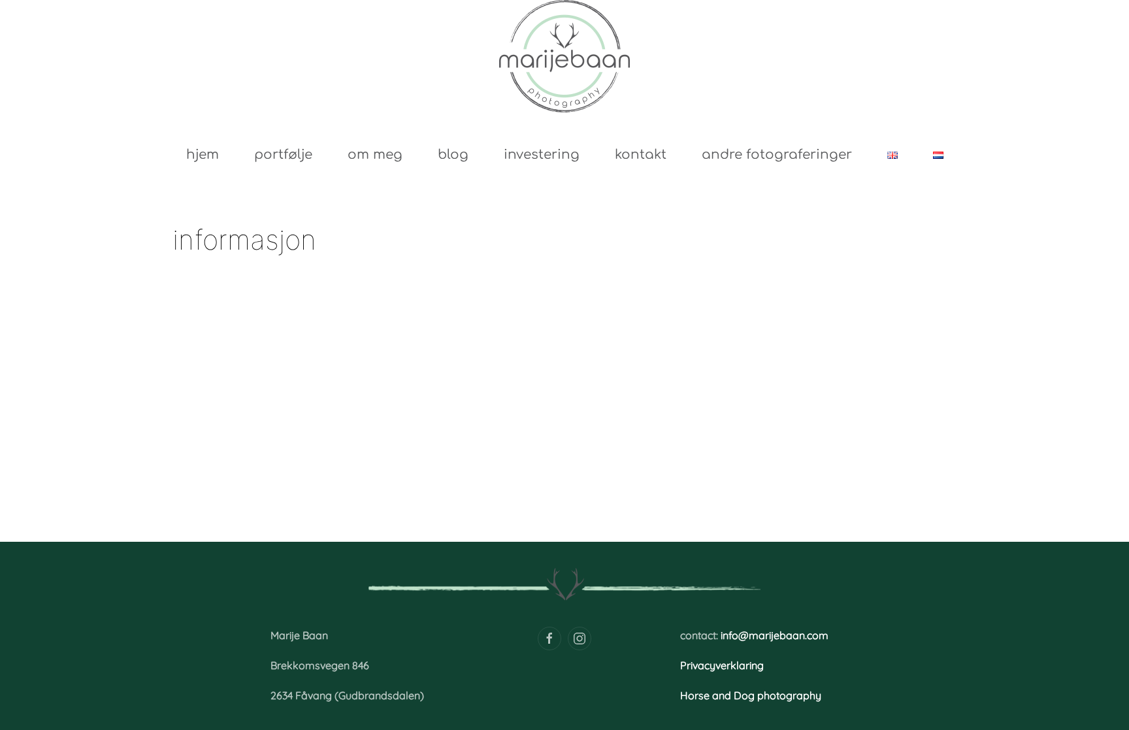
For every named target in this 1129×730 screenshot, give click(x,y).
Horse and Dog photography (750, 695)
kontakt (640, 154)
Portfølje (283, 154)
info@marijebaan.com (774, 635)
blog (453, 154)
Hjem (202, 154)
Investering (542, 154)
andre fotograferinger (777, 154)
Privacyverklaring (722, 665)
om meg (375, 154)
